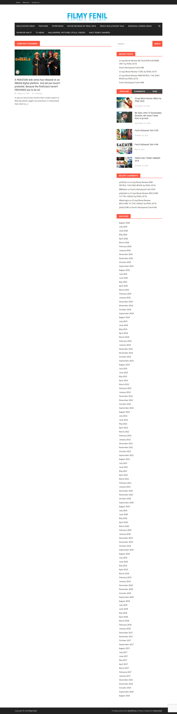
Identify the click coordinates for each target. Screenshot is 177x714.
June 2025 (123, 278)
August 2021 (124, 459)
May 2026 (123, 234)
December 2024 (126, 301)
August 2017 (124, 648)
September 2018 (126, 597)
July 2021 (123, 463)
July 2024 (123, 321)
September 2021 (126, 455)
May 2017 (123, 660)
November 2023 (126, 352)
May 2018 (123, 613)
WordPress (132, 711)
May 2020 (123, 518)
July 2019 (123, 557)
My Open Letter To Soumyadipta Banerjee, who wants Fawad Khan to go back (148, 116)
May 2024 (123, 329)
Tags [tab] (154, 91)
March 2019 (124, 573)
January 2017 (125, 676)
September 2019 (126, 549)
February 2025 (125, 293)
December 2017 (126, 632)
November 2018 (126, 589)
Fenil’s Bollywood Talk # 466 (146, 144)
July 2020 (123, 510)
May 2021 (123, 471)
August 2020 (124, 506)
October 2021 (125, 451)
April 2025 (123, 285)
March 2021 (124, 479)
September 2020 (126, 502)
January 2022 (125, 439)
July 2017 (123, 652)
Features (43, 26)
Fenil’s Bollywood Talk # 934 (142, 189)
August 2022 (124, 412)
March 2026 (124, 242)
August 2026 (124, 222)
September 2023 (126, 360)
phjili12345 (124, 207)
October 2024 (125, 309)
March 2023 (124, 384)
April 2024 (123, 333)
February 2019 (125, 577)
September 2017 (126, 644)
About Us (26, 2)
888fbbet (123, 189)
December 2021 (126, 443)
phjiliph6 (123, 193)
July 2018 (123, 605)
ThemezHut (157, 711)
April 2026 (123, 238)
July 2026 (123, 226)
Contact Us (35, 2)
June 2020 (123, 514)
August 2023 (124, 364)
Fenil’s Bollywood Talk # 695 (146, 130)
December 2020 (126, 490)
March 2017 (124, 668)
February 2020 (125, 530)
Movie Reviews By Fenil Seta (81, 26)
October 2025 (125, 262)
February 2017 (125, 672)
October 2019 (125, 546)
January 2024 (125, 345)
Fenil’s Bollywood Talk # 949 (131, 67)
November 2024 (126, 305)
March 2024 (124, 337)
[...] (27, 104)
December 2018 (126, 585)
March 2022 (124, 431)
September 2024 (126, 313)
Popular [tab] (124, 91)
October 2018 (125, 593)
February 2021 (125, 483)
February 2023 (125, 388)
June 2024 (123, 325)
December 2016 (126, 679)
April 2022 (123, 427)
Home (18, 2)
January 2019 (125, 581)
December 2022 (126, 396)
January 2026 (125, 250)
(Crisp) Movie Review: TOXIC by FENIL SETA (138, 71)
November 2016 (126, 683)
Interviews (57, 26)
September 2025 (126, 266)
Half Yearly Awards (99, 32)
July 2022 (123, 416)
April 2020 (123, 522)
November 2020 (126, 494)
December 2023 (126, 349)
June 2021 (123, 467)
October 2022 (125, 404)
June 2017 (123, 656)
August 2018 (124, 601)
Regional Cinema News (140, 26)
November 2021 (126, 447)
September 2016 (126, 691)
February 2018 (125, 624)
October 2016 (125, 687)
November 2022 (126, 400)
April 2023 (123, 380)
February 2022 (125, 435)
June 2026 (123, 230)
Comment (38, 93)
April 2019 (123, 569)
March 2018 (124, 620)
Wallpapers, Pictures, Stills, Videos (66, 32)
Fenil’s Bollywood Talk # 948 (131, 82)
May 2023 (123, 376)
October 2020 (125, 498)
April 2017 (123, 664)
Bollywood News (26, 26)
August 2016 (124, 695)
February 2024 (125, 341)
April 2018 (123, 616)
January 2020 (125, 534)
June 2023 (123, 372)
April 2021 (123, 475)
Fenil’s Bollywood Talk (112, 26)
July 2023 (123, 368)
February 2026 (125, 246)
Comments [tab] (139, 91)
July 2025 (123, 274)
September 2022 (126, 408)
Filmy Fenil (33, 711)
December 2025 (126, 254)
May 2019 (123, 565)
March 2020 (124, 526)
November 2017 (126, 636)
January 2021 (125, 486)
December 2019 (126, 538)
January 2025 (125, 297)
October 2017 (125, 640)
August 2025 (124, 270)
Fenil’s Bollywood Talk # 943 (144, 207)
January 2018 (125, 628)
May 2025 (123, 282)
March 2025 (124, 289)
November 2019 (126, 542)
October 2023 (125, 356)
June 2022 (123, 420)
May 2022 (123, 423)
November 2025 (126, 258)
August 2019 (124, 553)
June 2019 (123, 561)
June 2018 (123, 609)
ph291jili (123, 182)
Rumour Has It (24, 32)
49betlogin (124, 200)
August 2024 (124, 317)
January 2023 (125, 392)
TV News (40, 32)
